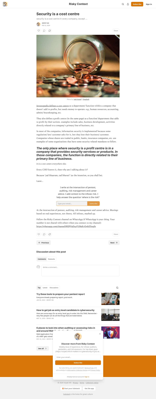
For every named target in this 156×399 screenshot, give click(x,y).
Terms (82, 383)
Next (112, 242)
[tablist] (46, 259)
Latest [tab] (45, 288)
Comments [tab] (42, 259)
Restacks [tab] (51, 259)
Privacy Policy (95, 370)
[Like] (38, 30)
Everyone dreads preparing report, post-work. (54, 297)
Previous (45, 242)
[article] (78, 299)
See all (41, 348)
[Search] (123, 4)
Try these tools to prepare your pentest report (60, 294)
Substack (66, 394)
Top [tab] (39, 288)
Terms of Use (89, 368)
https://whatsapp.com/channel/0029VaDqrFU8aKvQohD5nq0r (66, 226)
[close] (100, 334)
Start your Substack (72, 388)
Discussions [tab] (54, 288)
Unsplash (86, 99)
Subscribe (137, 4)
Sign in (149, 4)
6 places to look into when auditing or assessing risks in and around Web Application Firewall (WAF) (65, 329)
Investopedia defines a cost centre (52, 106)
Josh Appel (77, 99)
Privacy (75, 383)
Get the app (89, 388)
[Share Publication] (128, 4)
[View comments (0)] (44, 30)
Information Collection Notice (77, 370)
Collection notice (92, 383)
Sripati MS (45, 23)
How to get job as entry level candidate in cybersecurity (65, 310)
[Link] (33, 153)
